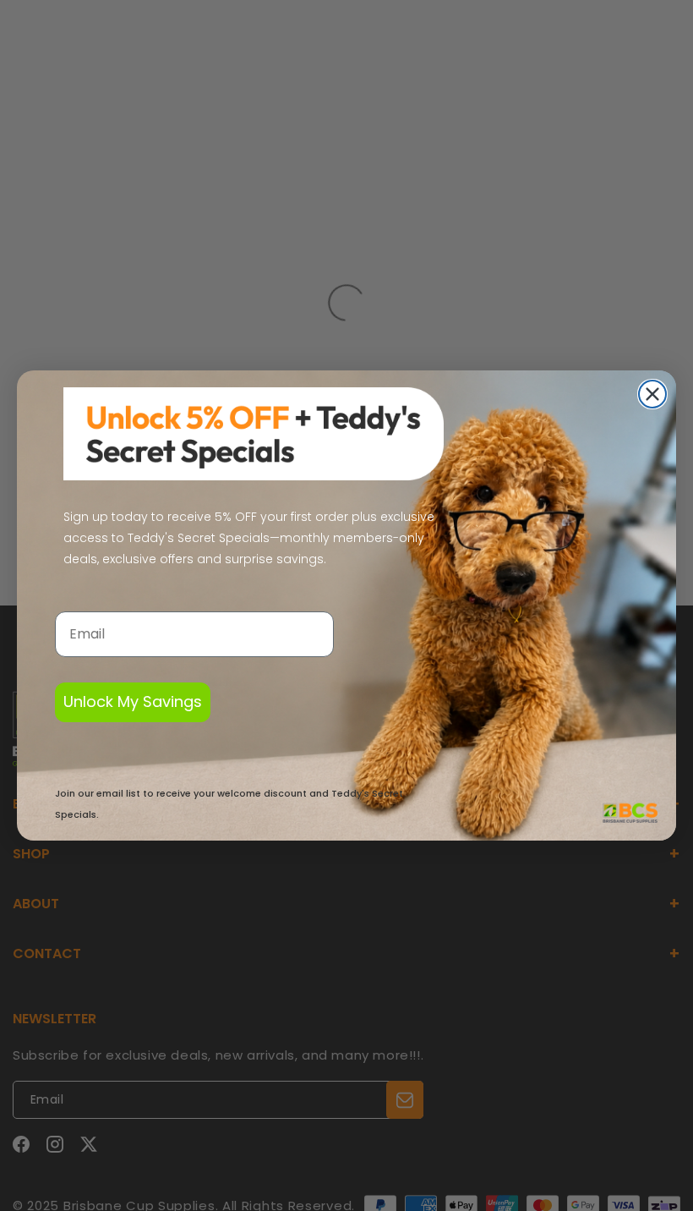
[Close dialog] (652, 394)
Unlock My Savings (132, 701)
